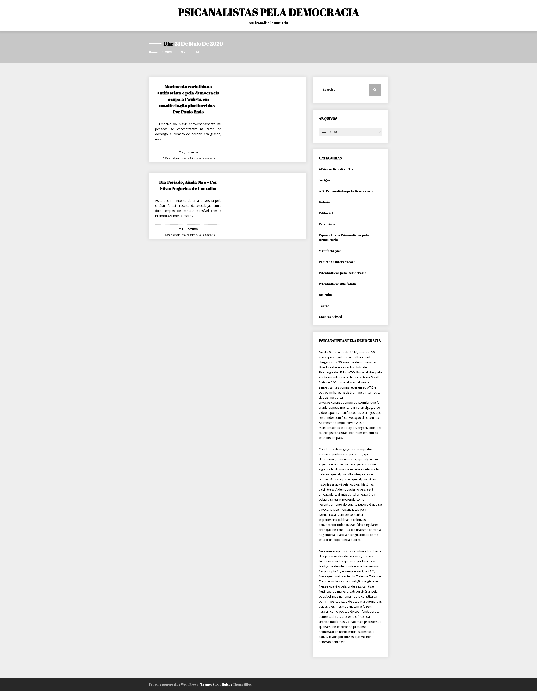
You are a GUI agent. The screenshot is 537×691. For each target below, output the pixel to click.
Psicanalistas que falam (337, 283)
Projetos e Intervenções (337, 261)
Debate (324, 202)
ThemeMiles (242, 684)
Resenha (325, 294)
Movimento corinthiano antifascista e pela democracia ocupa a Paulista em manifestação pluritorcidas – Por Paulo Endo (188, 99)
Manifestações (330, 251)
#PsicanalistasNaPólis (336, 169)
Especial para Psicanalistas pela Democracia (189, 158)
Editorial (326, 213)
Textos (324, 306)
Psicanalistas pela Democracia (343, 273)
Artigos (324, 180)
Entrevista (327, 224)
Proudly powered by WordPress (173, 684)
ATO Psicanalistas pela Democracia (346, 191)
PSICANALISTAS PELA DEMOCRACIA (268, 12)
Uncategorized (330, 316)
